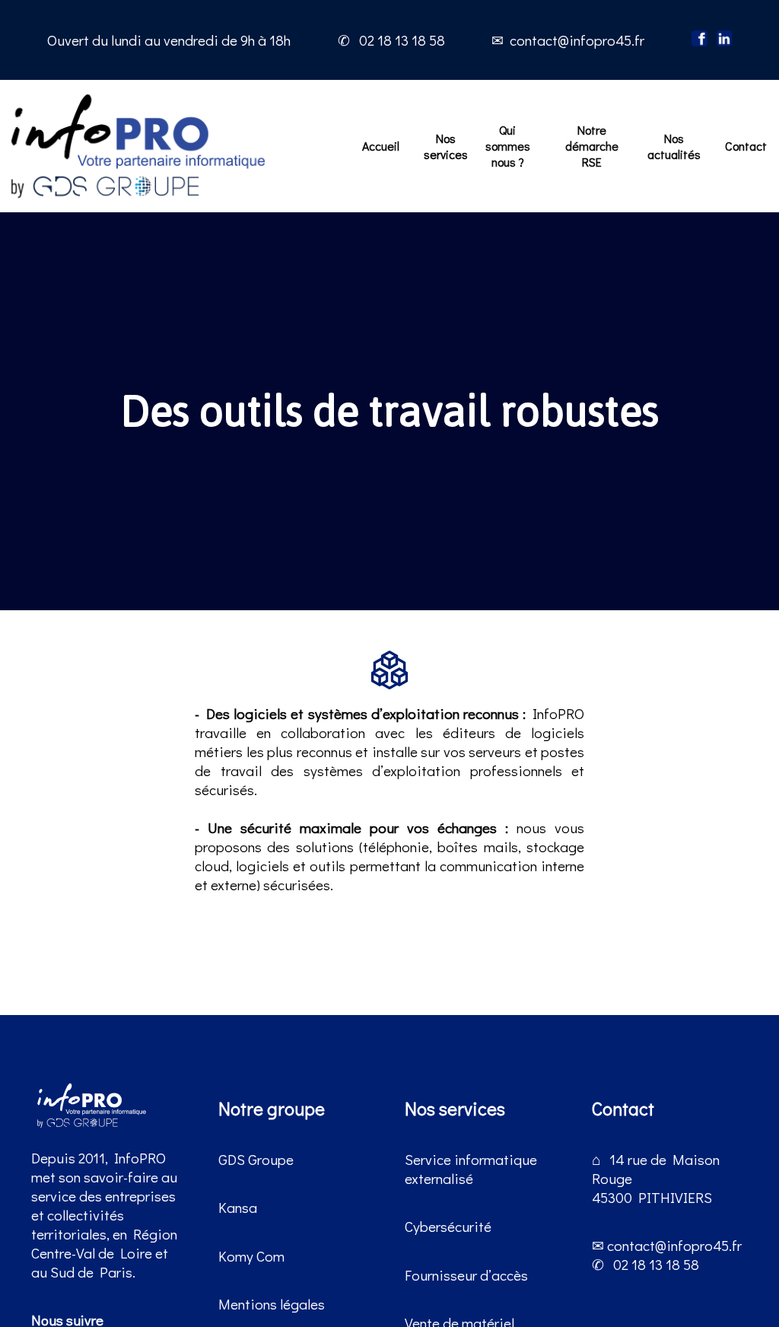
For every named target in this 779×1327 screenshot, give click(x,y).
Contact (746, 146)
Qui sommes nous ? (507, 146)
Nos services (446, 146)
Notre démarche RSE (591, 146)
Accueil (380, 146)
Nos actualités (674, 146)
